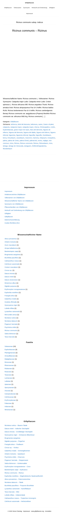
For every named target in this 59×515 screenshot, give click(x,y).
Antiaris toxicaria (10, 242)
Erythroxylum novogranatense (15, 289)
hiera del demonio (36, 130)
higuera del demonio (16, 132)
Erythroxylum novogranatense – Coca (17, 466)
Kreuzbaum (11, 138)
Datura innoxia (9, 273)
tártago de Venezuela (16, 146)
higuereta (12, 135)
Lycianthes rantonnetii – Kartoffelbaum (18, 489)
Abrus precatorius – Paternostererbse (17, 479)
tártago (5, 146)
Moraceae (8, 362)
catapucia (6, 127)
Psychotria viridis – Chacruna (14, 457)
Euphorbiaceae (8, 130)
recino (40, 140)
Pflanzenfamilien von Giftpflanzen (16, 207)
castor (40, 124)
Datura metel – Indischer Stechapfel (17, 428)
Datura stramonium (11, 280)
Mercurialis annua (11, 314)
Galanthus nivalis (10, 299)
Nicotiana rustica (10, 318)
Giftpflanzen (29, 3)
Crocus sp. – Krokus (12, 447)
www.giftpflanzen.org (37, 511)
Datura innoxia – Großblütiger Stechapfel (18, 432)
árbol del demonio (24, 124)
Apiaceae (8, 384)
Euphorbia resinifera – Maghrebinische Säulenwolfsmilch (24, 476)
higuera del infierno (42, 132)
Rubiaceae (8, 368)
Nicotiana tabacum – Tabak (14, 482)
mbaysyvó (43, 138)
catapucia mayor (16, 127)
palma (5, 140)
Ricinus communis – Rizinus (29, 30)
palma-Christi (24, 140)
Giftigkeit (8, 213)
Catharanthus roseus (12, 261)
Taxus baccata (9, 337)
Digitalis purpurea (10, 286)
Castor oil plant (48, 124)
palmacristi (33, 140)
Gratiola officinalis (11, 302)
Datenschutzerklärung (12, 220)
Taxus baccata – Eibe (12, 492)
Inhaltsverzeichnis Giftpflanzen (15, 194)
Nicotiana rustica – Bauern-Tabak (16, 425)
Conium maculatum (11, 267)
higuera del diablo (30, 132)
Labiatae (7, 381)
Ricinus (16, 143)
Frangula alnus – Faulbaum (14, 444)
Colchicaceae (9, 397)
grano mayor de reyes (21, 130)
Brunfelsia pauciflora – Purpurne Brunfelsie (19, 485)
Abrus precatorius (11, 239)
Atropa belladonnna (11, 248)
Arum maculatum (10, 245)
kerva (5, 138)
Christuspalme (45, 127)
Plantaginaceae (10, 353)
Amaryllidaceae (10, 356)
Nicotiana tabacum (11, 321)
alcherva (14, 124)
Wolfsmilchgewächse (39, 146)
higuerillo (39, 135)
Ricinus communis (26, 143)
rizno (50, 143)
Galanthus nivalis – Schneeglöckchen (17, 451)
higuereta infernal (22, 135)
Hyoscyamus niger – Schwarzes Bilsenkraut (19, 435)
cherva (36, 127)
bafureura (34, 124)
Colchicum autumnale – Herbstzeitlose (18, 501)
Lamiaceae (8, 378)
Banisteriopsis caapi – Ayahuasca (16, 470)
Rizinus (35, 143)
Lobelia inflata (9, 308)
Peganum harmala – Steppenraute (16, 460)
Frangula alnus (10, 296)
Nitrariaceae (9, 410)
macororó (28, 138)
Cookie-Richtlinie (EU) (12, 223)
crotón (53, 127)
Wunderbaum (7, 148)
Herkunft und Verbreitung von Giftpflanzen (19, 210)
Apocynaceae (9, 387)
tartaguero (27, 146)
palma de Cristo (13, 140)
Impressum (8, 191)
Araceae (7, 391)
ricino (11, 143)
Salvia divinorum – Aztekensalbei (16, 463)
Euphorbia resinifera (11, 292)
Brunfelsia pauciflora (11, 258)
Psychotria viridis (10, 327)
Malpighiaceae (9, 359)
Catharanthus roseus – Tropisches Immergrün (20, 498)
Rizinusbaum (43, 143)
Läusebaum (20, 138)
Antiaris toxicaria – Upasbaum (15, 454)
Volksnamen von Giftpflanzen (15, 197)
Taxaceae (8, 375)
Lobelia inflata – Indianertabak (15, 495)
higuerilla (32, 135)
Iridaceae (8, 406)
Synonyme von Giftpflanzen (14, 204)
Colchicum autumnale (12, 264)
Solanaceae (9, 346)
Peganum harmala (11, 324)
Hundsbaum (47, 135)
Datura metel (9, 277)
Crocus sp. (8, 270)
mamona (36, 138)
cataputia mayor (28, 127)
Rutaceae (8, 372)
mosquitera (51, 138)
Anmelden (48, 511)
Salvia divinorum (10, 333)
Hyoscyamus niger (11, 305)
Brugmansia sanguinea (12, 254)
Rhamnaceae (9, 365)
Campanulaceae (10, 394)
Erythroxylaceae (10, 400)
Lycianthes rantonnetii (12, 311)
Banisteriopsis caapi (11, 251)
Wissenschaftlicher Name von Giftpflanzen (19, 201)
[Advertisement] (29, 86)
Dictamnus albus (10, 283)
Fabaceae (8, 403)
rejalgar (45, 140)
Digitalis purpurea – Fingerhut (15, 441)
